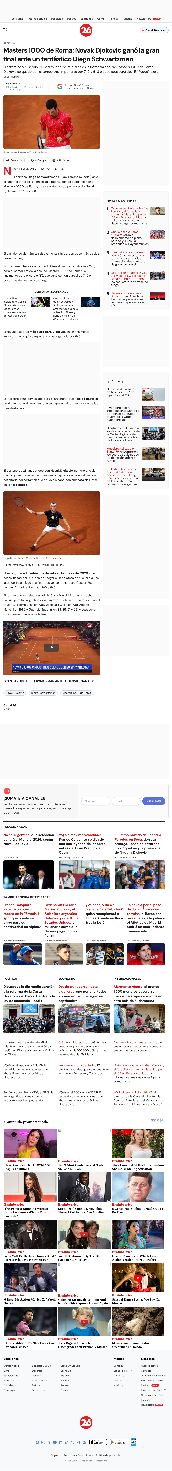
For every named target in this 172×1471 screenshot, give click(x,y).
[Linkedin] (60, 1442)
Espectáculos (10, 1375)
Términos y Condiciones (78, 1455)
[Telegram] (78, 1442)
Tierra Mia (119, 1375)
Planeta (65, 1380)
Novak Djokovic (15, 693)
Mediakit (149, 1385)
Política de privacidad (153, 1380)
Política (10, 979)
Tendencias (38, 1390)
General (36, 1375)
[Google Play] (118, 1442)
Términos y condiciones (154, 1375)
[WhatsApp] (72, 1442)
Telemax (118, 1380)
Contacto (146, 1370)
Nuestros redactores (152, 1395)
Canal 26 (15, 83)
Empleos (145, 1399)
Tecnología (9, 1390)
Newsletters (151, 1404)
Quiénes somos (149, 1365)
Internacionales (127, 979)
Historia (65, 1375)
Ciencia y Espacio (70, 1365)
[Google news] (84, 1442)
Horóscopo (9, 1380)
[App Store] (98, 1442)
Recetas (65, 1385)
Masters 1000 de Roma (76, 693)
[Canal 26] (86, 1423)
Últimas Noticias (12, 1365)
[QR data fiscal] (133, 1445)
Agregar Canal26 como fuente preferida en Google (80, 87)
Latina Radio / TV (123, 1370)
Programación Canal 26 (153, 1390)
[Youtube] (55, 1442)
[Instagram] (43, 1442)
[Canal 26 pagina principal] (86, 35)
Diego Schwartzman (43, 693)
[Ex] (49, 1442)
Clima (6, 1370)
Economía (66, 979)
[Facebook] (37, 1442)
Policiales (8, 1385)
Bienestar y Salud (41, 1365)
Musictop (119, 1385)
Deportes (9, 42)
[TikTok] (66, 1442)
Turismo (65, 1390)
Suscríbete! (154, 801)
